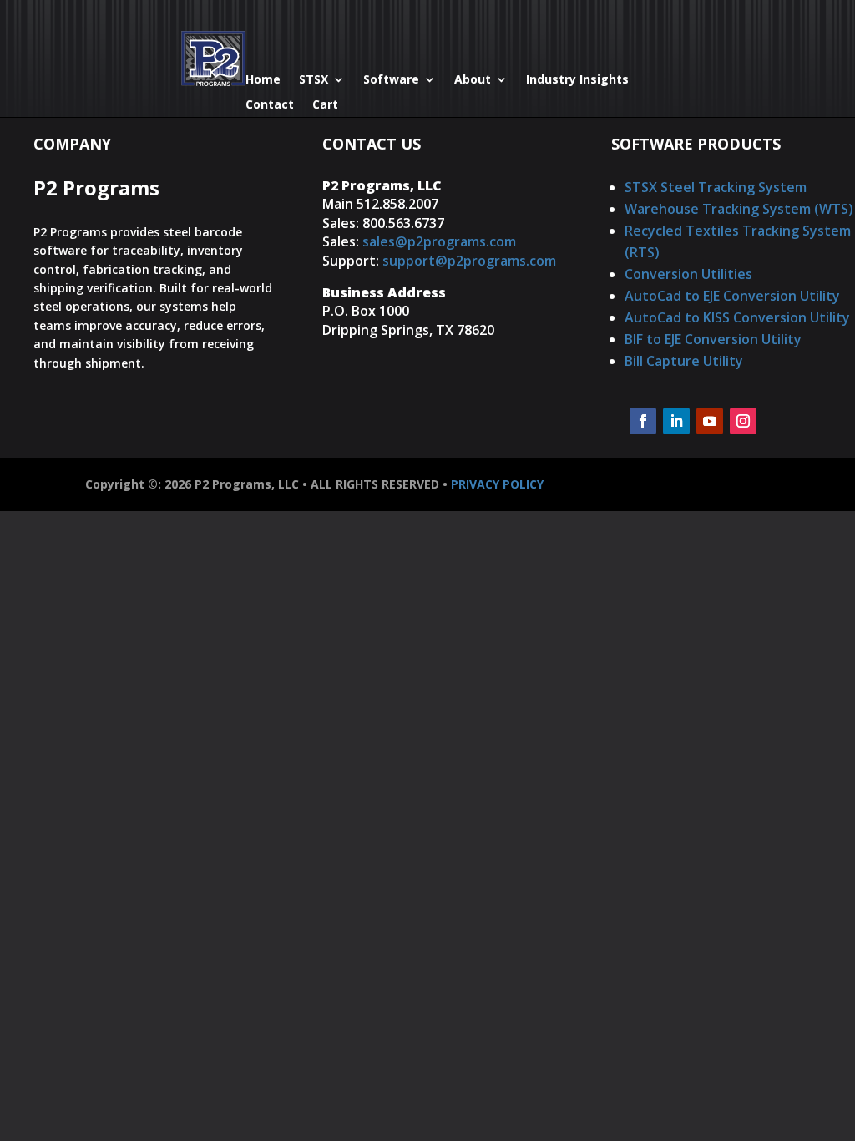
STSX (313, 80)
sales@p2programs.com (439, 241)
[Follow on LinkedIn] (676, 421)
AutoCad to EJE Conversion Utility (732, 296)
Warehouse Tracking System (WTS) (739, 209)
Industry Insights (577, 80)
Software (391, 80)
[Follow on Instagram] (743, 421)
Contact (269, 105)
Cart (325, 105)
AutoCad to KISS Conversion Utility (737, 317)
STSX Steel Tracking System (716, 187)
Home (263, 80)
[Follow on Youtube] (709, 421)
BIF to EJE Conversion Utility (713, 339)
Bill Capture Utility (684, 361)
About (472, 80)
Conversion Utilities (688, 274)
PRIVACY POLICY (497, 484)
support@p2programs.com (469, 260)
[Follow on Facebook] (643, 421)
